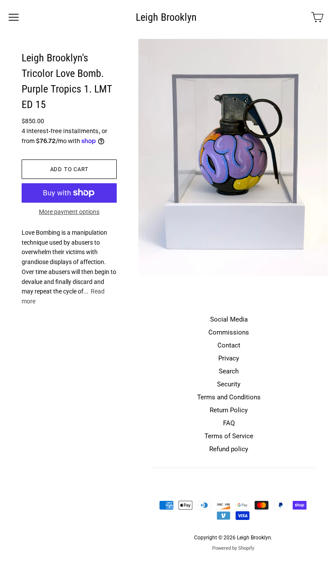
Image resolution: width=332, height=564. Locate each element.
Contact (228, 345)
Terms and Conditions (229, 397)
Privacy (228, 358)
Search (229, 371)
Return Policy (229, 410)
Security (228, 384)
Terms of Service (228, 436)
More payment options (69, 212)
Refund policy (228, 449)
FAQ (229, 423)
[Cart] (317, 17)
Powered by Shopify (233, 548)
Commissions (228, 332)
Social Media (229, 319)
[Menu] (13, 17)
